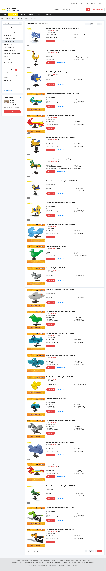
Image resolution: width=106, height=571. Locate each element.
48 (37, 551)
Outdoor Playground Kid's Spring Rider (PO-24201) (60, 420)
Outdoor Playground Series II (10, 32)
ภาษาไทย (74, 562)
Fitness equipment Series (9, 50)
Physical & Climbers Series (9, 47)
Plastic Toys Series (8, 56)
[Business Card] (20, 98)
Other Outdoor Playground (10, 35)
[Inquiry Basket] (88, 3)
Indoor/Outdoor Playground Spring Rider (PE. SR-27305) (62, 93)
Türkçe (79, 562)
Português (27, 562)
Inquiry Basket (61, 41)
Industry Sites (62, 560)
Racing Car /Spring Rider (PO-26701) (56, 398)
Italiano (43, 562)
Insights (89, 560)
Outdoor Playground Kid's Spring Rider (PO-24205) (60, 486)
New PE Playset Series (8, 62)
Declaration (68, 565)
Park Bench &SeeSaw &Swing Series (12, 53)
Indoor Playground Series (9, 38)
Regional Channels (70, 560)
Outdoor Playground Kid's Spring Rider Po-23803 (60, 529)
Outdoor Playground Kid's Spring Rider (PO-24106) (60, 355)
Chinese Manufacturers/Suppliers (35, 560)
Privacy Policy (74, 565)
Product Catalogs (9, 90)
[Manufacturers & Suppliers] (10, 3)
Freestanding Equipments (9, 41)
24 (31, 551)
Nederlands (53, 562)
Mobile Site (84, 560)
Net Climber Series (8, 44)
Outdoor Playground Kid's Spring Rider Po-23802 (60, 507)
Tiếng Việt (84, 562)
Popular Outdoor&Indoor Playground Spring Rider (60, 50)
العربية (58, 562)
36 (34, 551)
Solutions (31, 14)
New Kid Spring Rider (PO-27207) (55, 268)
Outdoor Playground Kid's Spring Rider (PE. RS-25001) (61, 181)
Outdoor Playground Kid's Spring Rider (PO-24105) (60, 333)
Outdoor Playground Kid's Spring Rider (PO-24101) (60, 202)
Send (12, 111)
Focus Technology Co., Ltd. (43, 565)
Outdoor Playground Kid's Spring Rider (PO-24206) (60, 115)
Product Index (78, 560)
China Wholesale (47, 560)
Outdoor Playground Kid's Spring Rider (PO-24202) (60, 442)
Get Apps (94, 3)
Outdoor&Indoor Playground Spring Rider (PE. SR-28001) (62, 159)
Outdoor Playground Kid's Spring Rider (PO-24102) (60, 289)
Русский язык (38, 562)
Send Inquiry (51, 41)
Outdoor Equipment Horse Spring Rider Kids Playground (62, 28)
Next (99, 551)
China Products (25, 560)
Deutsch (48, 562)
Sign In (68, 3)
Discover (39, 14)
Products (14, 14)
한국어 (62, 562)
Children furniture (7, 59)
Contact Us (48, 14)
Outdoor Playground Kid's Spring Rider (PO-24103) (60, 311)
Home (5, 14)
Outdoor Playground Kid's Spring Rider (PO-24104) (60, 224)
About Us (23, 14)
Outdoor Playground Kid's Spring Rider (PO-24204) (60, 137)
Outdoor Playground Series (10, 30)
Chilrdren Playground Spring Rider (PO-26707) (59, 377)
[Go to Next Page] (101, 24)
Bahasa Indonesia (90, 562)
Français (32, 562)
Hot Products (17, 560)
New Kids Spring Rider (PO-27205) (56, 246)
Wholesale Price (55, 560)
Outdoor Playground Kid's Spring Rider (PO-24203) (60, 464)
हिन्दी (70, 562)
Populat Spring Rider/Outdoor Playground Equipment (61, 72)
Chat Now (14, 104)
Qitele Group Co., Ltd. (13, 8)
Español (21, 562)
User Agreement (61, 565)
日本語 (66, 562)
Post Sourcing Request (98, 9)
